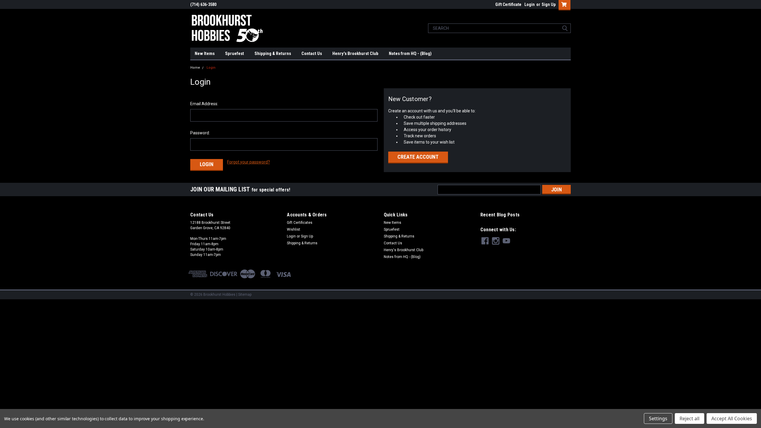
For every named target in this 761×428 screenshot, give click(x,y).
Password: (200, 132)
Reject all (689, 418)
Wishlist (293, 229)
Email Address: (204, 103)
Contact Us (311, 53)
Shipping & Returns (272, 53)
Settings (658, 418)
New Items (205, 53)
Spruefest (234, 53)
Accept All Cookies (731, 418)
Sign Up (549, 4)
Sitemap (244, 294)
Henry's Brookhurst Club (355, 53)
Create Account (417, 157)
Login (529, 4)
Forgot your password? (248, 162)
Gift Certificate (508, 4)
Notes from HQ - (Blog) (410, 53)
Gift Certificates (299, 223)
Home (195, 68)
